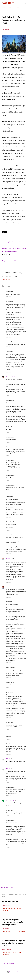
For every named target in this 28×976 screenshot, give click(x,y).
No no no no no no (10, 901)
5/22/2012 (8, 847)
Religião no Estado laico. (10, 261)
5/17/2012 (8, 729)
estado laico (16, 273)
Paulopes (8, 3)
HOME (3, 7)
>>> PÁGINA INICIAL (7, 964)
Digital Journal (12, 242)
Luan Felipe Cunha (10, 376)
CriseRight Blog (10, 800)
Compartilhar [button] (6, 279)
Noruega (5, 276)
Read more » (5, 911)
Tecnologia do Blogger (15, 971)
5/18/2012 (8, 795)
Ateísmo (11, 7)
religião (13, 276)
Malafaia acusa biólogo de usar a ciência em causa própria (13, 943)
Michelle (8, 759)
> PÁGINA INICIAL (6, 888)
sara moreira (9, 558)
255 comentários (16, 952)
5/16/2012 (8, 297)
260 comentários (16, 908)
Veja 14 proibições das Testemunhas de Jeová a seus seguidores (13, 922)
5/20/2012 (8, 805)
